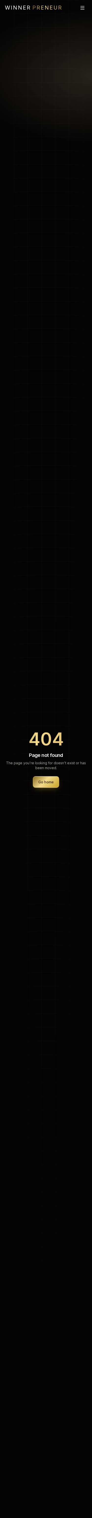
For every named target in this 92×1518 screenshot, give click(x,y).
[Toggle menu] (82, 7)
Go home (46, 782)
